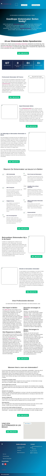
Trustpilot (4, 469)
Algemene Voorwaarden (7, 458)
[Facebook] (3, 464)
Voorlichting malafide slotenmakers (21, 448)
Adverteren (19, 450)
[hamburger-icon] (16, 4)
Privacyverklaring (6, 456)
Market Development (21, 452)
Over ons (4, 454)
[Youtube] (5, 464)
